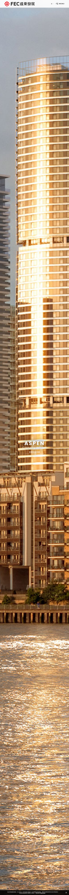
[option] (34, 447)
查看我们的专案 (34, 452)
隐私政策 (43, 893)
